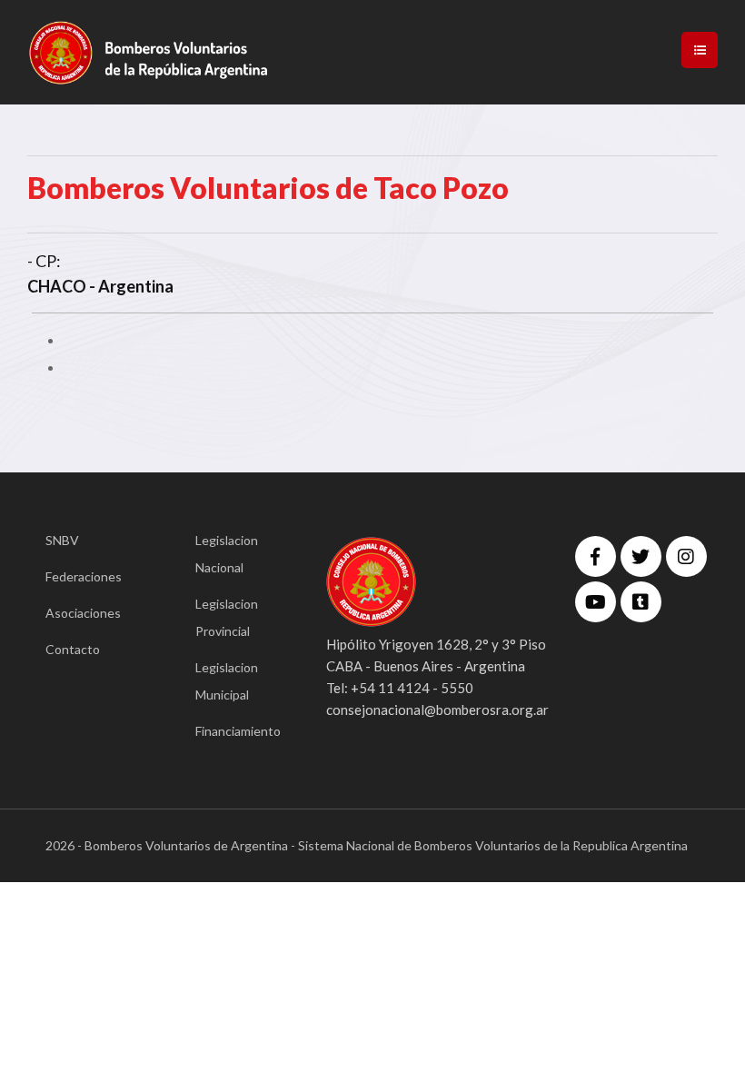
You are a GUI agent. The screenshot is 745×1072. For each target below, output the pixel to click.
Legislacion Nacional (226, 553)
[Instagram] (686, 556)
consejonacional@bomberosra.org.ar (437, 709)
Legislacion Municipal (226, 681)
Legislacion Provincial (226, 617)
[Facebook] (595, 556)
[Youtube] (595, 601)
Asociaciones (83, 612)
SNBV (62, 540)
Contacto (72, 649)
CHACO (56, 286)
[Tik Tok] (641, 601)
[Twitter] (641, 556)
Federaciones (83, 576)
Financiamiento (234, 731)
